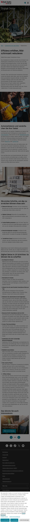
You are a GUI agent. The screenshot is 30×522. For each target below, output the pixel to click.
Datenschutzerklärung (15, 516)
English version (4, 516)
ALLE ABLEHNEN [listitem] (14, 520)
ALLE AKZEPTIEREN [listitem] (5, 520)
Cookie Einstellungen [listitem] (24, 520)
